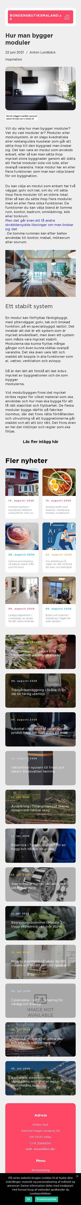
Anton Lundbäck (42, 52)
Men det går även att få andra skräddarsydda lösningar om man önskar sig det (39, 224)
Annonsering (40, 1170)
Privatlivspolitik (46, 1199)
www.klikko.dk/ (44, 1149)
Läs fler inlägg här (40, 441)
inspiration (13, 59)
